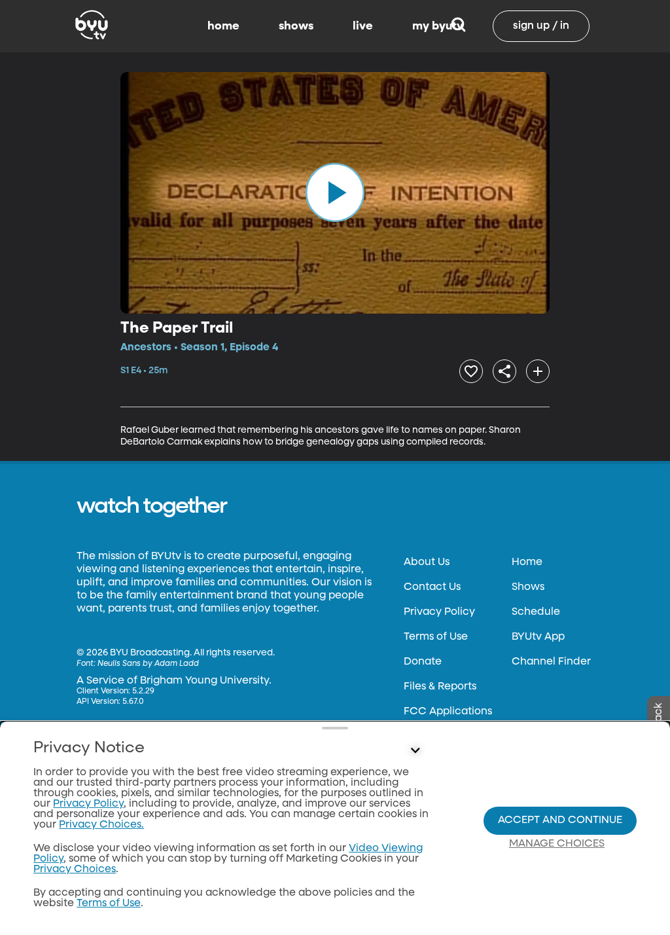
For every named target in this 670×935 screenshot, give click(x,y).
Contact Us (432, 587)
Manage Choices (557, 844)
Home (527, 562)
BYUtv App (538, 637)
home (223, 26)
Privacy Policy (439, 612)
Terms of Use (436, 637)
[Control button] (414, 751)
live (363, 26)
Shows (528, 587)
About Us (427, 562)
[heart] (471, 371)
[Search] (458, 26)
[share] (504, 371)
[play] (335, 192)
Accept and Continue (560, 820)
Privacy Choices (74, 869)
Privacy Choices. (101, 825)
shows (296, 26)
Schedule (536, 612)
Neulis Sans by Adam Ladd (148, 664)
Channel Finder (551, 662)
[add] (538, 371)
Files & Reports (440, 687)
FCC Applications (448, 711)
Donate (423, 662)
